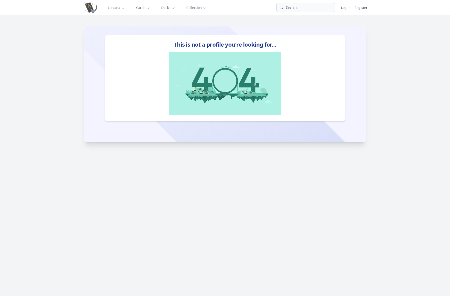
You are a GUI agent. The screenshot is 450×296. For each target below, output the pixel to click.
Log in (346, 7)
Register (361, 7)
